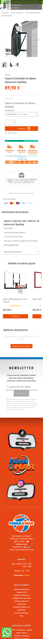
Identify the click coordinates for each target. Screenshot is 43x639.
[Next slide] (38, 40)
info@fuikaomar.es (21, 544)
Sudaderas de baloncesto (21, 607)
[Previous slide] (4, 40)
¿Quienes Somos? (21, 633)
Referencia (7, 245)
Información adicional (13, 252)
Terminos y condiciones (21, 636)
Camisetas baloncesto (21, 601)
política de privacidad (18, 409)
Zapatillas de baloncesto (21, 595)
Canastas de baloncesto (21, 589)
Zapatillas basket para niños (21, 598)
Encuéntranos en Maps (20, 547)
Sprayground (21, 604)
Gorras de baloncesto (21, 613)
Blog (21, 616)
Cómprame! (21, 128)
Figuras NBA (21, 610)
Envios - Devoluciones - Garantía (21, 630)
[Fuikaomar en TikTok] (21, 440)
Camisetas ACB (21, 592)
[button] (4, 64)
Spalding (7, 75)
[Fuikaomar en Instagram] (21, 490)
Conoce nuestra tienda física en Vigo (21, 550)
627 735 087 (20, 541)
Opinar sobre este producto (21, 346)
